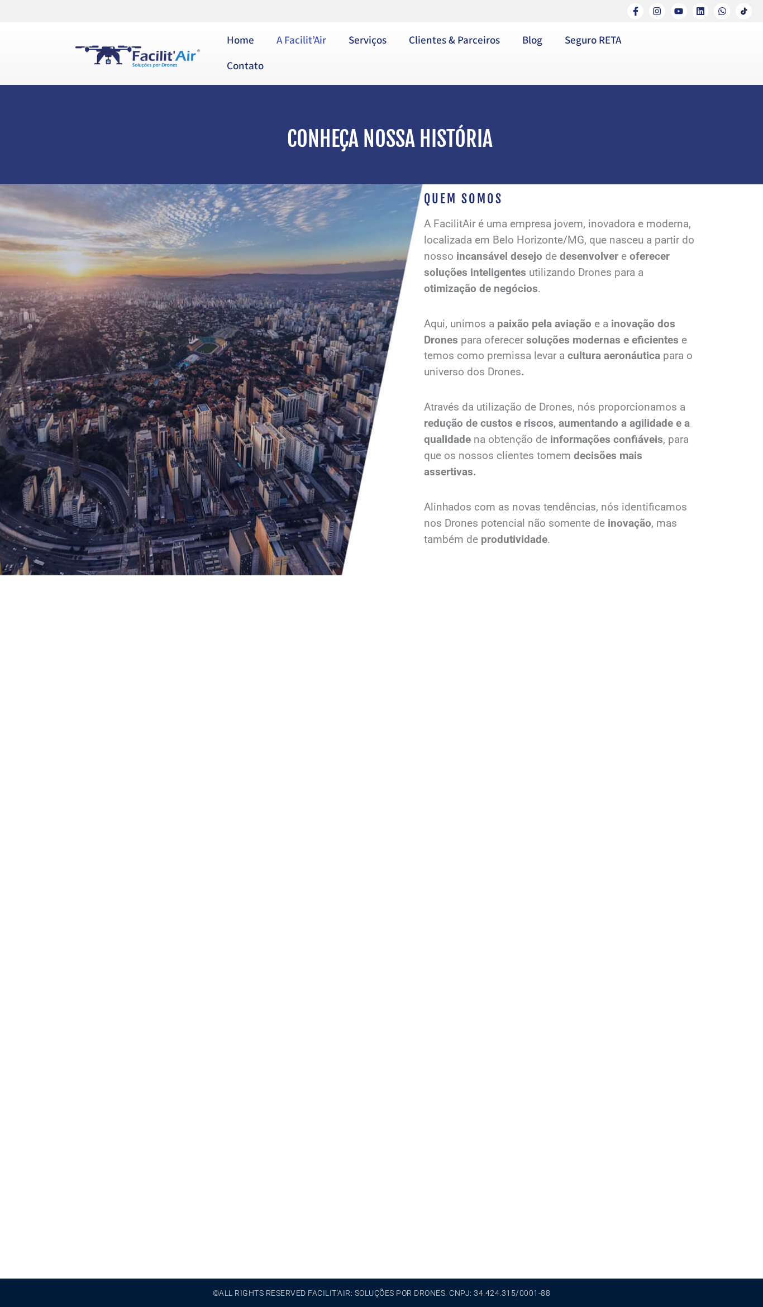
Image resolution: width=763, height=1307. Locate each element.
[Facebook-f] (635, 11)
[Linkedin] (701, 11)
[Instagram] (657, 11)
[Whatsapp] (722, 11)
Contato (245, 66)
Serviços (368, 40)
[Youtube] (679, 11)
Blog (532, 40)
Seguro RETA (593, 40)
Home (240, 40)
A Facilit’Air (301, 40)
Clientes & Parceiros (454, 40)
